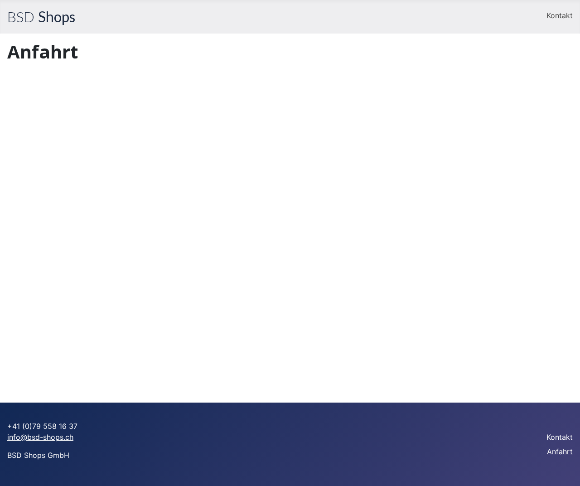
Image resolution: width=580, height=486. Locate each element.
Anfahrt (560, 451)
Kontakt (559, 15)
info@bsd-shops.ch (40, 437)
